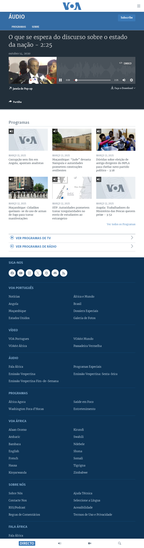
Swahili (79, 437)
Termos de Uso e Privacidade (93, 514)
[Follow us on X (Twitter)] (37, 272)
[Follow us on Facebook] (12, 272)
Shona (78, 451)
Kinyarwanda (17, 472)
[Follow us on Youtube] (20, 272)
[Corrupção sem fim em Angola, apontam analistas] (28, 140)
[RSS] (63, 272)
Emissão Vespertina (22, 374)
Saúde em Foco (84, 401)
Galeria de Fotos (84, 318)
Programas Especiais (87, 366)
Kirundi (79, 429)
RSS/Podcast (17, 507)
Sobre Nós (15, 493)
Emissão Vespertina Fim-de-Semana (33, 381)
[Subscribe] (55, 272)
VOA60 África (18, 346)
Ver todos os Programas (121, 224)
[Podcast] (46, 272)
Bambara (15, 444)
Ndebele (79, 444)
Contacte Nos (18, 500)
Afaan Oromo (18, 429)
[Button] (15, 102)
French (13, 458)
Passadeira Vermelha (88, 346)
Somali (78, 458)
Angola (13, 303)
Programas (19, 27)
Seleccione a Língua (87, 500)
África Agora (17, 401)
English (14, 451)
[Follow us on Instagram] (29, 272)
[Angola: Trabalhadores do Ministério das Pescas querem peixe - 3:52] (115, 188)
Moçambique (17, 311)
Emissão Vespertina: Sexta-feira (95, 374)
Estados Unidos (19, 318)
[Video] (89, 543)
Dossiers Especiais (86, 311)
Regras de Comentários (24, 514)
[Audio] (59, 543)
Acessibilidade (83, 507)
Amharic (14, 437)
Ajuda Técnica (83, 493)
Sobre (35, 27)
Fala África (16, 366)
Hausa (13, 465)
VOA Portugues (19, 339)
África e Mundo (84, 296)
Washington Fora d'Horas (26, 409)
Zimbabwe (81, 472)
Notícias (14, 296)
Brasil (77, 303)
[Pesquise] (119, 543)
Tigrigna (79, 465)
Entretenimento (84, 409)
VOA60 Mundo (83, 339)
